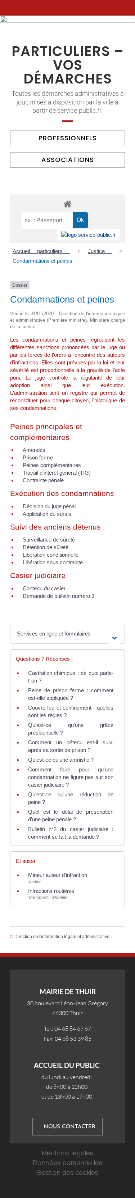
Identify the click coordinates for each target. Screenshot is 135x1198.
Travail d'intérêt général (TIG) (57, 473)
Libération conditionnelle (50, 555)
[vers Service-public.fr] (88, 234)
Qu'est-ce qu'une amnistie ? (61, 760)
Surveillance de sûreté (49, 539)
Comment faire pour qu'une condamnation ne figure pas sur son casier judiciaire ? (70, 777)
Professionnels (68, 137)
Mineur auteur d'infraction (57, 875)
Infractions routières (51, 891)
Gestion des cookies (67, 1172)
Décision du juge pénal (49, 506)
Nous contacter (69, 1127)
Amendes (34, 450)
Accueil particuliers (41, 251)
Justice (100, 251)
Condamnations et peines (42, 261)
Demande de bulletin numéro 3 (58, 596)
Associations (67, 159)
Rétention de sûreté (45, 547)
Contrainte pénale (43, 480)
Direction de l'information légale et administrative (61, 936)
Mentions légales (67, 1153)
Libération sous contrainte (53, 562)
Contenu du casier (44, 588)
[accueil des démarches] (67, 203)
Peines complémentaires (52, 465)
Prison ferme (38, 457)
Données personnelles (67, 1163)
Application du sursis (47, 514)
